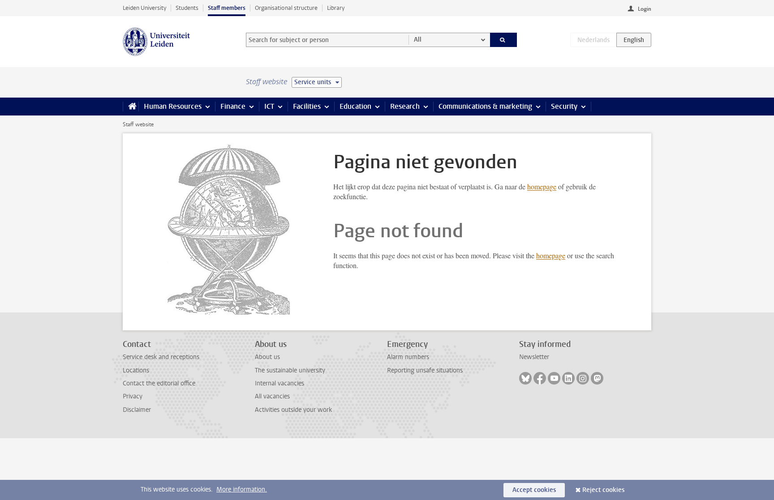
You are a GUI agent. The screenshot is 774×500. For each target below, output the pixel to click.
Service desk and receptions (161, 357)
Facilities (307, 106)
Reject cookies (603, 490)
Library (335, 8)
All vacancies (272, 396)
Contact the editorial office (159, 383)
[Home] (130, 106)
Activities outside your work (293, 410)
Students (187, 8)
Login (644, 9)
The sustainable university (290, 370)
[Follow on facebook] (539, 378)
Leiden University (144, 8)
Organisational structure (286, 8)
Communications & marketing (485, 106)
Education (355, 106)
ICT (269, 106)
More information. (241, 489)
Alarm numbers (408, 357)
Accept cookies (534, 490)
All (417, 39)
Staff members (226, 8)
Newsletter (534, 357)
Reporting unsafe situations (425, 370)
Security (564, 106)
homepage (541, 186)
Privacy (132, 396)
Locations (136, 370)
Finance (232, 106)
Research (405, 106)
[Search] (503, 40)
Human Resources (173, 106)
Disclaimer (137, 410)
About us (267, 357)
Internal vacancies (279, 383)
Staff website (138, 124)
